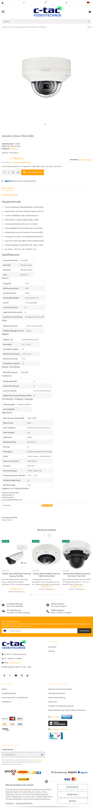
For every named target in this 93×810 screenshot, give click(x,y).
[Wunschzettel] (66, 2)
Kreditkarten (6, 702)
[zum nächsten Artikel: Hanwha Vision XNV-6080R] (88, 27)
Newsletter (52, 647)
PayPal (4, 689)
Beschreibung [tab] (8, 188)
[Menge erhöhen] (13, 172)
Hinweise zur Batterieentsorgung (60, 706)
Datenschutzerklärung (24, 803)
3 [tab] (48, 124)
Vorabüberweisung (9, 693)
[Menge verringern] (4, 172)
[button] (24, 3)
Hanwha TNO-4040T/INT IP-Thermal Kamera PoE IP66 (16, 574)
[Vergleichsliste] (45, 2)
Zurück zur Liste (7, 27)
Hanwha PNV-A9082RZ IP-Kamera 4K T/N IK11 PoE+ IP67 (76, 574)
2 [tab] (46, 124)
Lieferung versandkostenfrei (21, 162)
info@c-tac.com (15, 663)
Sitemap (51, 651)
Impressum (10, 803)
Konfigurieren (72, 794)
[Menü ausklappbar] (3, 11)
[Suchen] (88, 21)
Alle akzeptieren (72, 787)
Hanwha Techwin (47, 505)
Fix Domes (14, 148)
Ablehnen (72, 801)
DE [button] (18, 153)
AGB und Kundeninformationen (60, 689)
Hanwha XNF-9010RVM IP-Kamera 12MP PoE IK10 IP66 (46, 574)
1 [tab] (44, 124)
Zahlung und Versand (56, 693)
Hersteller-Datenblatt (10, 195)
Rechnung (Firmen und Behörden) (15, 697)
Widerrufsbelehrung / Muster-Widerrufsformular (67, 710)
